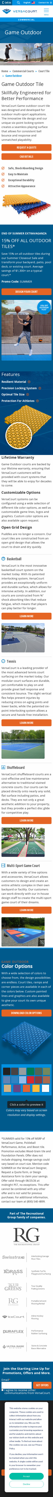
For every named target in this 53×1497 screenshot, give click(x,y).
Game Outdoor (13, 76)
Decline (26, 1484)
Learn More (26, 616)
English (27, 2)
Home (4, 71)
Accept (26, 1476)
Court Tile (43, 71)
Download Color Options (26, 1013)
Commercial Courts (23, 71)
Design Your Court (26, 292)
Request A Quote (26, 147)
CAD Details (26, 157)
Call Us (8, 2)
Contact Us (44, 2)
